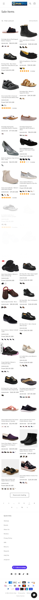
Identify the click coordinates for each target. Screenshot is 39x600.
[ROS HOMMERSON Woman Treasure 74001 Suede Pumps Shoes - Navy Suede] (29, 159)
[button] (4, 4)
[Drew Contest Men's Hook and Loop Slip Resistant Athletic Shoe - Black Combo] (2, 105)
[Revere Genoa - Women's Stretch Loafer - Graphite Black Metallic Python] (13, 339)
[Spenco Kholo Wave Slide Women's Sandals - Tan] (8, 254)
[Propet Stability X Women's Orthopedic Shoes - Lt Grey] (8, 371)
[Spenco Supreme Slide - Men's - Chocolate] (5, 307)
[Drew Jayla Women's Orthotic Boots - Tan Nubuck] (26, 47)
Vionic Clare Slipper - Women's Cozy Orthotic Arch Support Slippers (9, 445)
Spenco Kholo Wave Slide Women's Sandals (7, 245)
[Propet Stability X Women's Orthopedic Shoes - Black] (2, 371)
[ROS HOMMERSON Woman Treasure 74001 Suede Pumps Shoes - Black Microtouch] (21, 159)
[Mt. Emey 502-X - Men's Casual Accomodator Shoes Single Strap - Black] (2, 395)
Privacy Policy (8, 538)
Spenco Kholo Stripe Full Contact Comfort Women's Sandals (9, 420)
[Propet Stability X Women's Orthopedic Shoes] (10, 351)
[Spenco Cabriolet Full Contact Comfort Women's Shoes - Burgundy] (26, 426)
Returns (6, 547)
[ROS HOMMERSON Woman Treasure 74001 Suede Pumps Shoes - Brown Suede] (26, 159)
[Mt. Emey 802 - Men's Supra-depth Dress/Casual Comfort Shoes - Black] (21, 283)
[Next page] (27, 507)
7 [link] (29, 503)
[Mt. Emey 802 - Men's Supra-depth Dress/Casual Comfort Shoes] (29, 266)
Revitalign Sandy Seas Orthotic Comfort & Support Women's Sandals (28, 390)
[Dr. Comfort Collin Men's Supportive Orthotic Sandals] (10, 206)
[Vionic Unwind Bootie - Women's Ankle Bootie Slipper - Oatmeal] (5, 195)
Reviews (6, 534)
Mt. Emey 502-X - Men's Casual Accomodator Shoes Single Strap (9, 389)
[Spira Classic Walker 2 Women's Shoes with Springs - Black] (2, 283)
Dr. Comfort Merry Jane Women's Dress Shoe (28, 356)
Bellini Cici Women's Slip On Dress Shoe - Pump (10, 158)
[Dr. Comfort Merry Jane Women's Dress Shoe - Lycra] (26, 365)
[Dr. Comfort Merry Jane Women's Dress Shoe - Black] (23, 365)
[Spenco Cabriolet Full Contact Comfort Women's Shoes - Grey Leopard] (29, 426)
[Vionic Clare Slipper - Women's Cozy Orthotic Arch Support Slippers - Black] (5, 452)
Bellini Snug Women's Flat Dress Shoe (28, 61)
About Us (6, 529)
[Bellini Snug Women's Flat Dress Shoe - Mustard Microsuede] (23, 68)
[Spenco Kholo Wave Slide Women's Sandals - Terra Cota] (11, 254)
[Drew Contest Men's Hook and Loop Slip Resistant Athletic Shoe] (10, 85)
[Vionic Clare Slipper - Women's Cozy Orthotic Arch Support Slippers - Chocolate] (11, 452)
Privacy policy (21, 593)
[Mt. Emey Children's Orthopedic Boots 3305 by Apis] (29, 207)
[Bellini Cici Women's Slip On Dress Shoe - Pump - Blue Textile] (2, 165)
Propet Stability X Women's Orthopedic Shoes (8, 362)
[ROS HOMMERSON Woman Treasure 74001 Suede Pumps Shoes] (29, 142)
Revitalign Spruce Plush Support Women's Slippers (9, 39)
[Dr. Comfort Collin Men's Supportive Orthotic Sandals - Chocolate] (5, 223)
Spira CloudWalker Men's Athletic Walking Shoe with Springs (28, 243)
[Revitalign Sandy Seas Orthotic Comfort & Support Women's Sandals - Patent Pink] (26, 397)
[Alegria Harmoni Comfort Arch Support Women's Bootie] (29, 438)
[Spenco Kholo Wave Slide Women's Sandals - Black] (2, 254)
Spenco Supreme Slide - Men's (9, 301)
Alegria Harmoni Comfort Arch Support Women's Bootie (27, 450)
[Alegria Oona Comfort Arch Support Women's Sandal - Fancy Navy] (11, 488)
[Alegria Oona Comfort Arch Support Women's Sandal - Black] (2, 488)
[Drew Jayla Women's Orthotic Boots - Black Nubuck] (21, 47)
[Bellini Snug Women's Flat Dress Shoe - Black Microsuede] (21, 68)
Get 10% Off (1, 348)
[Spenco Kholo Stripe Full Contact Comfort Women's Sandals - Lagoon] (8, 426)
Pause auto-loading (19, 495)
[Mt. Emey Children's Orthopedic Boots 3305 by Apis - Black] (21, 223)
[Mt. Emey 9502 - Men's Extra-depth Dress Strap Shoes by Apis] (10, 56)
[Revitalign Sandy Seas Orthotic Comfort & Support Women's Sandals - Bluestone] (23, 397)
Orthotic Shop (12, 593)
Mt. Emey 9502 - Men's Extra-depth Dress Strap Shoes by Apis (9, 64)
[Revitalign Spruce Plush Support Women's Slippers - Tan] (8, 46)
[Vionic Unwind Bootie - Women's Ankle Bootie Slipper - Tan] (8, 195)
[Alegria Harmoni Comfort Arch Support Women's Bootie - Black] (21, 456)
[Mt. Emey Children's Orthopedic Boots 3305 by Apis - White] (31, 223)
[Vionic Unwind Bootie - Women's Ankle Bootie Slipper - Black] (2, 195)
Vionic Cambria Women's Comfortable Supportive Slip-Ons (28, 182)
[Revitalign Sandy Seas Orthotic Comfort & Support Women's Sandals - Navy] (21, 397)
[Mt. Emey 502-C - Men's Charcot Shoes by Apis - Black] (21, 333)
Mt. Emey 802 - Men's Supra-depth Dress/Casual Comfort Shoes (28, 274)
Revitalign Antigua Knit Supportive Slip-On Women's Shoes (27, 128)
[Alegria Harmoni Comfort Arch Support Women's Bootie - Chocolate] (26, 456)
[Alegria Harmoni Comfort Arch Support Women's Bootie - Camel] (23, 456)
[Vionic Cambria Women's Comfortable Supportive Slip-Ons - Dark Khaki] (23, 191)
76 (22, 507)
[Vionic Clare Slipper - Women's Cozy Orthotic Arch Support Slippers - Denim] (13, 452)
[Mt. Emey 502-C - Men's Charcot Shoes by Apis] (29, 316)
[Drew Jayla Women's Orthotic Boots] (29, 31)
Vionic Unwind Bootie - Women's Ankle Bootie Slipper (9, 188)
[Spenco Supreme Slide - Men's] (10, 293)
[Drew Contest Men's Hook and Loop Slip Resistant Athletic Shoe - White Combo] (5, 105)
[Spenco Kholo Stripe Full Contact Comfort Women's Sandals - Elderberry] (5, 426)
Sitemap (6, 521)
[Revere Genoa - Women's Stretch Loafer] (10, 319)
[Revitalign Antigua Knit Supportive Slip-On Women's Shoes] (29, 118)
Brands (6, 525)
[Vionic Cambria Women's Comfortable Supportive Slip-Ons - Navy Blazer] (29, 191)
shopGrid (6, 559)
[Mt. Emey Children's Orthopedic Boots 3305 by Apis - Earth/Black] (23, 223)
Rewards (6, 551)
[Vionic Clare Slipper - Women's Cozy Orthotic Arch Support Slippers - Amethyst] (2, 452)
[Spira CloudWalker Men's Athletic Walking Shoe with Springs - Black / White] (21, 252)
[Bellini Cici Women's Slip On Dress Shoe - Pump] (10, 147)
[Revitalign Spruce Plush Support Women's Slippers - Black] (2, 46)
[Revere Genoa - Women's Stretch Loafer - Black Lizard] (2, 339)
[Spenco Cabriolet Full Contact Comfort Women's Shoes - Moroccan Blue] (31, 426)
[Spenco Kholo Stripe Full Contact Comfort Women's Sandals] (10, 409)
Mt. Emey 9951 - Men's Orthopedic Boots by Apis (28, 300)
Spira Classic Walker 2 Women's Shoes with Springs (9, 274)
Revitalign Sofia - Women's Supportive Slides (27, 92)
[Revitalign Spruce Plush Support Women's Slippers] (10, 30)
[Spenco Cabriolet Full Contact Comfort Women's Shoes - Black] (21, 426)
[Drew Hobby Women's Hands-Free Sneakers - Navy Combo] (23, 482)
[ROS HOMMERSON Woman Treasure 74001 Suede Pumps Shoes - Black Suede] (23, 159)
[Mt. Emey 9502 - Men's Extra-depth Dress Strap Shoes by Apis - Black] (2, 73)
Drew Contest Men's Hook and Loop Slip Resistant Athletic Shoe (9, 96)
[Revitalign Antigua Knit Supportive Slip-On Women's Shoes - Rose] (26, 135)
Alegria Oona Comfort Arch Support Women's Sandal (8, 480)
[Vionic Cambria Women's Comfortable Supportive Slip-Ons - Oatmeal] (31, 191)
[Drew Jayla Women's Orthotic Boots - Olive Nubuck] (23, 47)
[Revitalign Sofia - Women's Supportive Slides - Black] (21, 98)
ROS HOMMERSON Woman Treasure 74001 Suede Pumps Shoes (27, 150)
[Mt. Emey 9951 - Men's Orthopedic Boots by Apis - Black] (21, 307)
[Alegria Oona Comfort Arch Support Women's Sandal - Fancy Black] (5, 488)
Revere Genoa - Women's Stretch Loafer (9, 330)
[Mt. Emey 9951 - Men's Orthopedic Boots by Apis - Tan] (23, 307)
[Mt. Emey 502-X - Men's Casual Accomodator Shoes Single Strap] (10, 380)
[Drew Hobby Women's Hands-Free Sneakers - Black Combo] (21, 482)
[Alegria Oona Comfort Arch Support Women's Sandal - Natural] (13, 488)
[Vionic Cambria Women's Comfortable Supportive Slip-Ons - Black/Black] (21, 191)
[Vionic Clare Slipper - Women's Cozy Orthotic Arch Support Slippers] (10, 435)
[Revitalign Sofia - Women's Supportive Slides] (29, 82)
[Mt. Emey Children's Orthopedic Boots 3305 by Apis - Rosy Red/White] (29, 223)
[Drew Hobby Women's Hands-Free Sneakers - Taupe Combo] (26, 482)
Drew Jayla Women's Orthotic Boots (27, 40)
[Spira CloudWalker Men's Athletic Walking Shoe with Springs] (29, 235)
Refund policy (30, 593)
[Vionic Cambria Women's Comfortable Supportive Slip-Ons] (29, 174)
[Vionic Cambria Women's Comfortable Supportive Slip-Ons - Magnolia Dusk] (26, 191)
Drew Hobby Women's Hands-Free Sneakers (28, 476)
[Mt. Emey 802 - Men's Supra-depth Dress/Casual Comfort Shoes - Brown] (23, 283)
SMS (5, 542)
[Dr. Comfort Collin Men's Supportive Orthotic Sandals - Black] (2, 223)
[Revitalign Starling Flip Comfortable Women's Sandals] (10, 118)
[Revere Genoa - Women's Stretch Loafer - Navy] (8, 339)
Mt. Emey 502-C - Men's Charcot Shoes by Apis (28, 324)
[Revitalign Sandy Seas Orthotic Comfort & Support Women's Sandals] (29, 380)
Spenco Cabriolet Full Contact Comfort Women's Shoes (27, 420)
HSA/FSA (6, 555)
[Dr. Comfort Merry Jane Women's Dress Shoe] (29, 348)
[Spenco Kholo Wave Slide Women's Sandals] (10, 236)
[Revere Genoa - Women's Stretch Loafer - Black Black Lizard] (11, 339)
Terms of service (20, 596)
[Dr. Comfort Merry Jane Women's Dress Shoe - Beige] (21, 365)
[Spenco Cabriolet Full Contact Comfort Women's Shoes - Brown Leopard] (23, 426)
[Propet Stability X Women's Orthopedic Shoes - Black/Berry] (5, 371)
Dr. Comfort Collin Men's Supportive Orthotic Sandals (8, 214)
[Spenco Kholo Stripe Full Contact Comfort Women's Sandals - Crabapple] (2, 426)
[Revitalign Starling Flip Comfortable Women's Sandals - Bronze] (2, 134)
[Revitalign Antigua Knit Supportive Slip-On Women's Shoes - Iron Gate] (21, 135)
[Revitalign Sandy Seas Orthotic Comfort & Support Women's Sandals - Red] (29, 397)
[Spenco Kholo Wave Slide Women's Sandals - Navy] (5, 254)
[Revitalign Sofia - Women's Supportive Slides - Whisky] (23, 98)
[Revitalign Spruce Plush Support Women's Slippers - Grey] (5, 46)
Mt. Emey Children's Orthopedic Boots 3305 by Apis (28, 216)
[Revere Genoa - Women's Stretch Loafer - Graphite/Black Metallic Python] (5, 339)
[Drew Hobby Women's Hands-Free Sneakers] (29, 466)
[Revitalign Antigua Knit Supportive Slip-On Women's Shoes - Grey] (23, 135)
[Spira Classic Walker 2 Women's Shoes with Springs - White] (5, 283)
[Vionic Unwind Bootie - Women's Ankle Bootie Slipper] (10, 177)
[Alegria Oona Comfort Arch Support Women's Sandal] (10, 468)
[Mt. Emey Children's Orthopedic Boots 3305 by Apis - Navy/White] (26, 223)
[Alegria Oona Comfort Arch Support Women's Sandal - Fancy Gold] (8, 488)
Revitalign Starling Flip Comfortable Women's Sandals (9, 127)
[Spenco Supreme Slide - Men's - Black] (2, 307)
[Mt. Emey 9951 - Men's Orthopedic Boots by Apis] (29, 292)
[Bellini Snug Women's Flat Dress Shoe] (29, 54)
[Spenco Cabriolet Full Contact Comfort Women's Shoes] (29, 409)
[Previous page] (4, 503)
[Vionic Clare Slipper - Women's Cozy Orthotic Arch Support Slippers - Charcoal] (8, 452)
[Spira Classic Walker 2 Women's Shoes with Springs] (10, 266)
